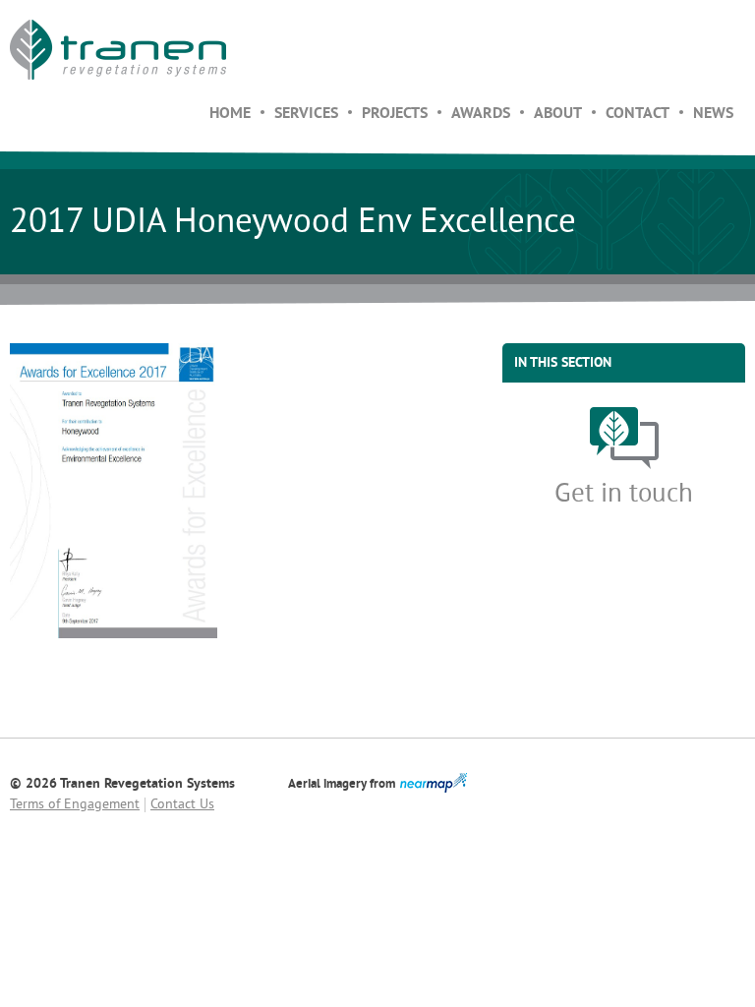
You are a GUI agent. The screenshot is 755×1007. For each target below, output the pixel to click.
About (558, 114)
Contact (637, 114)
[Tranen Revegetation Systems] (118, 50)
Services (306, 114)
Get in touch (623, 494)
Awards (480, 114)
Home (230, 114)
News (713, 114)
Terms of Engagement (75, 805)
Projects (395, 114)
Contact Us (182, 805)
